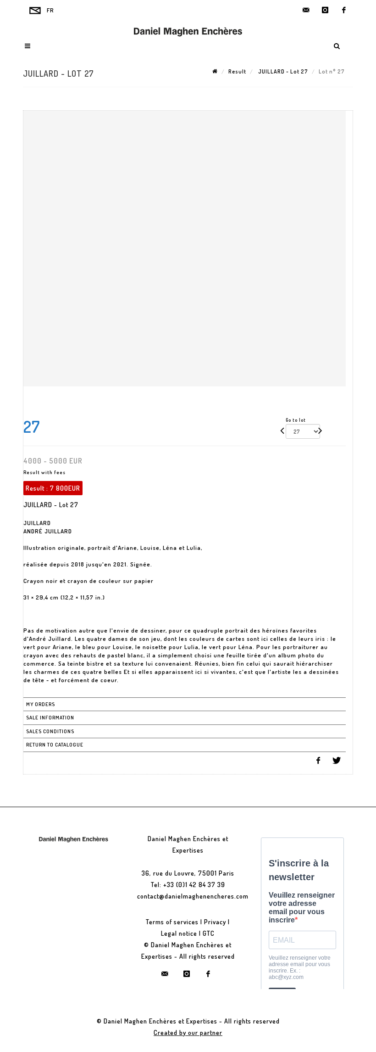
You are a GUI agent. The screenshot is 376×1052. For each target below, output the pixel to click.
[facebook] (344, 10)
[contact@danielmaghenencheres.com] (306, 10)
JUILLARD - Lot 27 (282, 71)
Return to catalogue (54, 744)
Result (237, 71)
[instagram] (325, 10)
